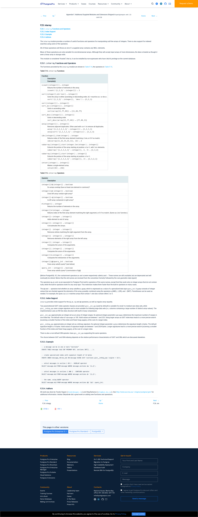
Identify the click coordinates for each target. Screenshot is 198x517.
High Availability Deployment (103, 465)
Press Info (70, 504)
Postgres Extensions (47, 478)
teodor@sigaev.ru (74, 392)
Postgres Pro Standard (79, 431)
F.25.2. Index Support (47, 32)
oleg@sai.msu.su (104, 392)
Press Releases (72, 502)
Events (42, 491)
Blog (68, 459)
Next (153, 16)
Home (143, 16)
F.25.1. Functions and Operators (55, 29)
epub (45, 409)
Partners (70, 493)
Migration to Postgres (101, 462)
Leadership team (73, 491)
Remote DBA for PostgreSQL (104, 470)
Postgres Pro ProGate (48, 472)
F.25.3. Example (46, 34)
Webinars (70, 465)
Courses (92, 4)
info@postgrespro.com (102, 495)
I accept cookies (139, 514)
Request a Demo (186, 3)
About (127, 4)
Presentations (72, 470)
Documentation (72, 462)
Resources (102, 4)
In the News (71, 499)
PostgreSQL (97, 431)
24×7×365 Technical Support (104, 459)
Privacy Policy (135, 486)
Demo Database (46, 499)
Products (73, 4)
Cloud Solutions (45, 475)
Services (61, 4)
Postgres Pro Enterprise (48, 459)
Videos (69, 467)
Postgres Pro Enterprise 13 (55, 431)
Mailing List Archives (47, 502)
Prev (44, 16)
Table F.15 (108, 67)
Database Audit (99, 467)
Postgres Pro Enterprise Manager (48, 468)
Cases (83, 4)
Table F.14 (88, 67)
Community (116, 4)
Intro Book (44, 496)
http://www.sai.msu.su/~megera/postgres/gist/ (133, 392)
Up (53, 16)
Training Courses (46, 493)
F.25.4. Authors (45, 37)
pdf (59, 409)
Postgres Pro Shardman (48, 465)
